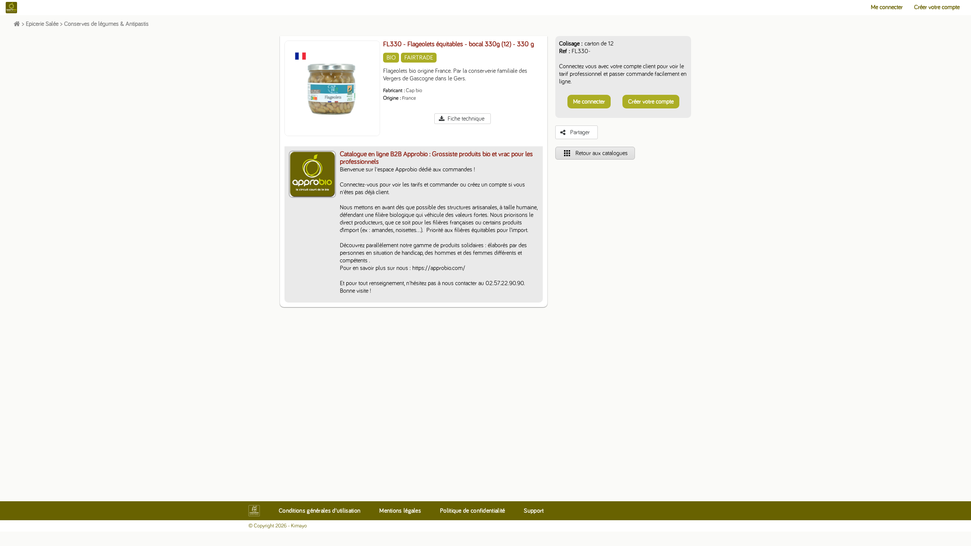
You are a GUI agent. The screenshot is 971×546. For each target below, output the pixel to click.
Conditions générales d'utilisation (319, 511)
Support (534, 511)
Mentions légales (400, 511)
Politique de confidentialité (472, 511)
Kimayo (299, 526)
